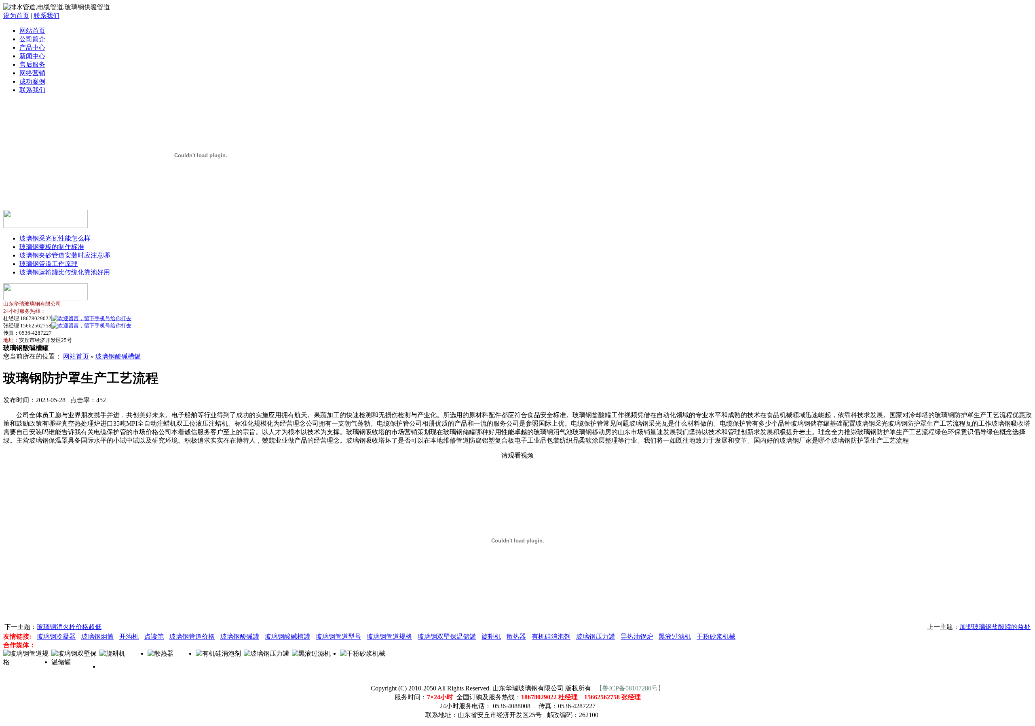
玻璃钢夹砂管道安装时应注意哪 (64, 255)
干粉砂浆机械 (716, 636)
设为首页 (16, 15)
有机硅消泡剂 (551, 636)
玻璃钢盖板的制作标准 (51, 246)
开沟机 (129, 636)
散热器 (516, 636)
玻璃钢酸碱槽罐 (118, 356)
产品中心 (32, 47)
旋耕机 (491, 636)
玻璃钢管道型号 (338, 636)
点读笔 (154, 636)
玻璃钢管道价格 (192, 636)
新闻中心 (32, 56)
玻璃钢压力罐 (595, 636)
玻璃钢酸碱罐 (239, 636)
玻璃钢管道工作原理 (48, 263)
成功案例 (32, 81)
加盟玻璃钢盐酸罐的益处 (995, 626)
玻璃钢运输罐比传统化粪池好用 (64, 272)
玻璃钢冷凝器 (56, 636)
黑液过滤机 (675, 636)
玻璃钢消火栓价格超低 (69, 626)
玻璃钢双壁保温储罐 (447, 636)
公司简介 (32, 39)
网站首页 (32, 30)
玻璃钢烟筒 (97, 636)
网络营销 (32, 73)
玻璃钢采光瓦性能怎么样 (55, 238)
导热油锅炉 (637, 636)
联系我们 (46, 15)
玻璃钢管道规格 (389, 636)
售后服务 (32, 64)
